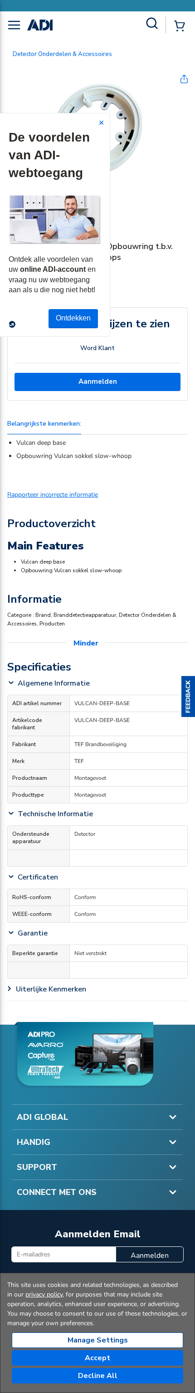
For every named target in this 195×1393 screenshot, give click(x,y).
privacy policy (44, 1294)
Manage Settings (98, 1340)
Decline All (97, 1376)
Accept (97, 1358)
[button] (188, 696)
